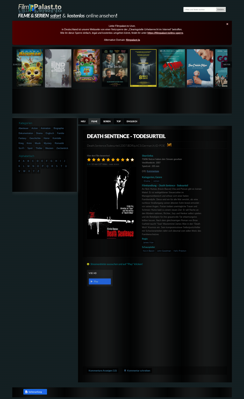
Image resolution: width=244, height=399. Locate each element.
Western (49, 148)
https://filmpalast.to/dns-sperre (165, 32)
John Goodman (164, 250)
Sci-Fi (21, 148)
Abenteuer (23, 128)
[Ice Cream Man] (200, 69)
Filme (94, 121)
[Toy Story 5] (86, 65)
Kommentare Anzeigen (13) (103, 370)
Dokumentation (26, 133)
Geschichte (35, 138)
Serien (107, 121)
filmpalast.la (133, 39)
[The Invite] (115, 68)
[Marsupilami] (30, 68)
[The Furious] (172, 69)
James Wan (148, 242)
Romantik (59, 143)
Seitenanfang (35, 391)
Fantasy (22, 138)
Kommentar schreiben (138, 370)
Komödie (57, 138)
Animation (45, 128)
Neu (83, 121)
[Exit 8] (143, 68)
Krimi (29, 143)
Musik (38, 143)
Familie (60, 133)
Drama (147, 181)
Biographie (59, 128)
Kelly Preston (180, 250)
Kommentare (153, 171)
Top (119, 121)
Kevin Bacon (148, 250)
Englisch (132, 121)
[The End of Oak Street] (58, 69)
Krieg (21, 143)
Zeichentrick (62, 148)
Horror (46, 138)
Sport (30, 148)
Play (95, 281)
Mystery (48, 143)
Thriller (39, 148)
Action (156, 181)
